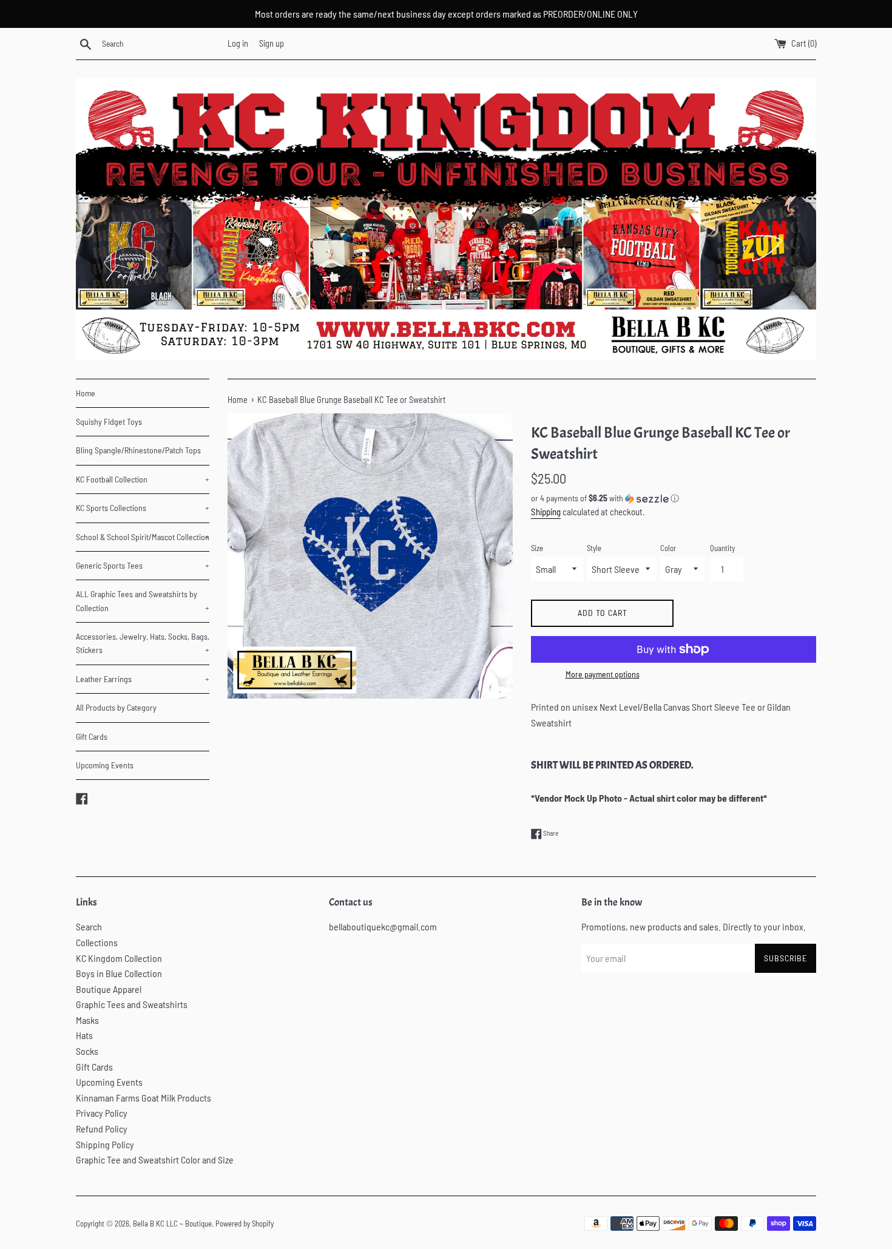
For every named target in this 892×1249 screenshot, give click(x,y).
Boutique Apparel (108, 989)
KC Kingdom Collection (119, 958)
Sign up (271, 43)
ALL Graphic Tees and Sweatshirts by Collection (142, 600)
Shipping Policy (105, 1144)
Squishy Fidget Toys (109, 421)
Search (89, 926)
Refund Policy (101, 1128)
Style (594, 548)
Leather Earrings (142, 679)
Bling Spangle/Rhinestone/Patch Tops (138, 450)
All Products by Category (116, 707)
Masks (87, 1020)
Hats (84, 1035)
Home (85, 393)
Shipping (546, 511)
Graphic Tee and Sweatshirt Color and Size (155, 1159)
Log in (238, 43)
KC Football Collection (142, 479)
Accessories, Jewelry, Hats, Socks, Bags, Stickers (142, 643)
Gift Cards (91, 736)
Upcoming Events (104, 765)
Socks (87, 1051)
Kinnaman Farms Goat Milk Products (143, 1097)
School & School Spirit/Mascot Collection (142, 537)
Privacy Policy (101, 1113)
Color (668, 548)
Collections (97, 942)
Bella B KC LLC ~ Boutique (172, 1223)
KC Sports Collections (142, 508)
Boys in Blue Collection (119, 973)
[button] (673, 498)
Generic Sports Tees (142, 565)
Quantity (722, 548)
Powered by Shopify (244, 1223)
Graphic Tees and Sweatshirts (132, 1004)
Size (537, 548)
